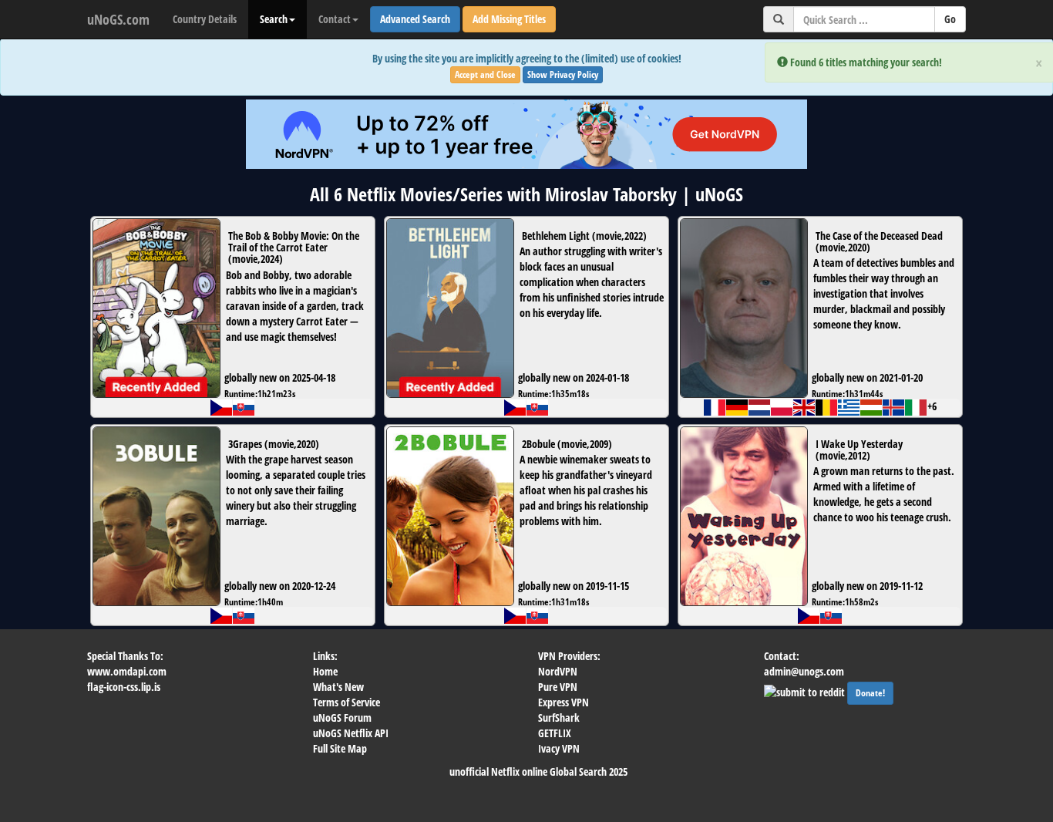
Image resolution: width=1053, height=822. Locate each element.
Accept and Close (485, 74)
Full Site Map (340, 748)
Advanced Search (415, 19)
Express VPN (563, 702)
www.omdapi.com (127, 671)
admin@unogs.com (804, 671)
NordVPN (557, 671)
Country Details (205, 19)
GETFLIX (554, 733)
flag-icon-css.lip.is (123, 686)
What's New (338, 686)
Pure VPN (557, 686)
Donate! (870, 692)
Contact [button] (334, 19)
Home (325, 671)
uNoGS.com (118, 19)
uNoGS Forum (342, 717)
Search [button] (274, 19)
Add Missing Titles (509, 19)
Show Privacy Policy (562, 74)
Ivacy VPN (559, 748)
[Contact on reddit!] (805, 690)
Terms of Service (346, 702)
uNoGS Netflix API (351, 733)
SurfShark (559, 717)
